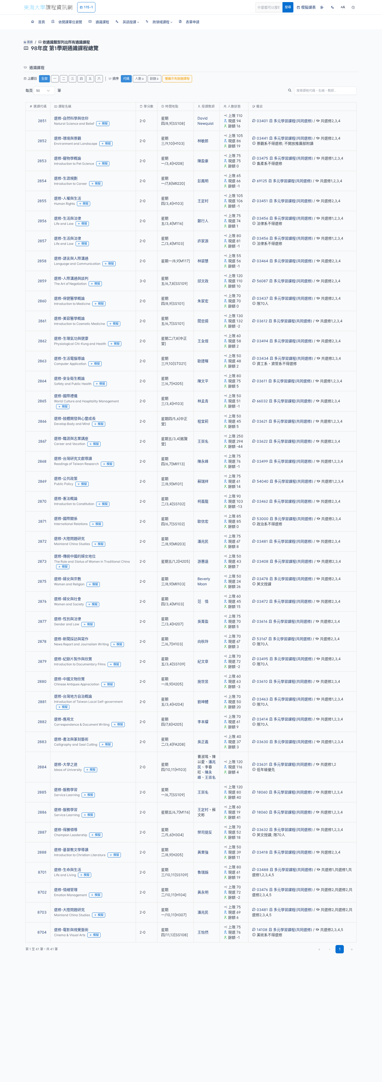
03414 (262, 719)
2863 (42, 361)
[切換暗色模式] (353, 7)
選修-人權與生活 (67, 198)
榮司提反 (204, 832)
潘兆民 (202, 541)
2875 (42, 581)
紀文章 (202, 661)
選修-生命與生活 (67, 869)
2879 (42, 661)
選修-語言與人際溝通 (71, 258)
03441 (262, 138)
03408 (262, 561)
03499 (262, 461)
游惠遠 (202, 561)
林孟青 (202, 401)
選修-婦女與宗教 (67, 578)
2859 (42, 281)
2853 (42, 161)
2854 (42, 181)
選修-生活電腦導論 (69, 358)
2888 (42, 852)
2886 (42, 812)
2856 (42, 221)
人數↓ (139, 79)
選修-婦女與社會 (67, 598)
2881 (42, 701)
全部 (44, 79)
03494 (262, 341)
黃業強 (202, 852)
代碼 (126, 79)
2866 (42, 421)
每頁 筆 (43, 90)
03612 (262, 321)
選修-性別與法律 (67, 619)
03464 (262, 261)
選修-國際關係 (65, 518)
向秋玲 (202, 641)
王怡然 (202, 932)
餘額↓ (154, 79)
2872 (42, 541)
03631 (262, 764)
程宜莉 (202, 421)
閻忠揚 (202, 321)
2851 (42, 121)
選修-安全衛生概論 (69, 378)
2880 (42, 681)
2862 (42, 341)
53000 (262, 518)
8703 (42, 912)
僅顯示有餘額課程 (177, 79)
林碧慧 (202, 261)
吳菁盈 (202, 621)
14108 (262, 929)
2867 (42, 441)
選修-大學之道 (65, 764)
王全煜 (202, 341)
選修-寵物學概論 (67, 158)
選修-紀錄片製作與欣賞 (73, 659)
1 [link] (340, 949)
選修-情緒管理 (65, 889)
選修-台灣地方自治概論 (73, 696)
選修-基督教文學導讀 (71, 849)
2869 (42, 481)
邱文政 (202, 281)
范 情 (202, 601)
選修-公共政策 (65, 478)
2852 (42, 141)
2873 (42, 561)
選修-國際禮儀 (65, 396)
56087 (262, 281)
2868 (42, 461)
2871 (42, 521)
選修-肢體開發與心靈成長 (75, 418)
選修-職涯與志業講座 (71, 438)
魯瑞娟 (202, 872)
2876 (42, 601)
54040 (262, 481)
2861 (42, 321)
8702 (42, 892)
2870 (42, 501)
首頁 (29, 42)
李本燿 (202, 721)
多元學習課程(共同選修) (293, 121)
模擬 (105, 123)
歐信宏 (202, 521)
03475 (262, 158)
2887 (42, 832)
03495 (262, 659)
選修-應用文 (64, 719)
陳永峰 (202, 461)
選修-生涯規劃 (65, 178)
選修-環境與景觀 (67, 138)
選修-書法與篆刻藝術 (71, 739)
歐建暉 (202, 361)
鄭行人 (202, 221)
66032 (262, 401)
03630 (262, 741)
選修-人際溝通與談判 (71, 278)
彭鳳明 (202, 181)
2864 (42, 381)
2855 (42, 201)
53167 (262, 639)
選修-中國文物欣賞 (69, 679)
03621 (262, 421)
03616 (262, 621)
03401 (262, 121)
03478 (262, 578)
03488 (262, 869)
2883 (42, 741)
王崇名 (202, 441)
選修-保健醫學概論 (69, 298)
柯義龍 (202, 501)
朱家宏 (202, 301)
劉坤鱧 (202, 701)
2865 (42, 401)
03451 (262, 201)
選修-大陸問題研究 (69, 538)
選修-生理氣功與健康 (71, 338)
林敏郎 (202, 141)
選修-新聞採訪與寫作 (71, 639)
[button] (127, 22)
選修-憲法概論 (65, 498)
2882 (42, 721)
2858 (42, 261)
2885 (42, 792)
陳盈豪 (202, 161)
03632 (262, 829)
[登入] (322, 7)
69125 (262, 181)
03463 (262, 699)
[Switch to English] (332, 7)
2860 (42, 301)
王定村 (202, 201)
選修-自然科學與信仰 (71, 118)
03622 (262, 441)
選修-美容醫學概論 (69, 318)
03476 (262, 889)
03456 (262, 218)
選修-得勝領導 (65, 829)
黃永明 (202, 892)
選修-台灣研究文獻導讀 (73, 458)
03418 (262, 852)
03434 (262, 358)
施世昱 (202, 681)
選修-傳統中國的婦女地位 (75, 556)
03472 (262, 601)
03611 (262, 381)
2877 (42, 621)
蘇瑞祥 (202, 481)
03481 (262, 541)
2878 (42, 641)
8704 (42, 932)
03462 (262, 501)
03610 (262, 681)
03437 (262, 298)
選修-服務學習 (65, 789)
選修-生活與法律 (67, 218)
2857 (42, 241)
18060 (262, 792)
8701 (42, 872)
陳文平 (202, 381)
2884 (42, 767)
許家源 (202, 241)
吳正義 (202, 741)
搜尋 (288, 7)
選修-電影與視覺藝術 (71, 929)
